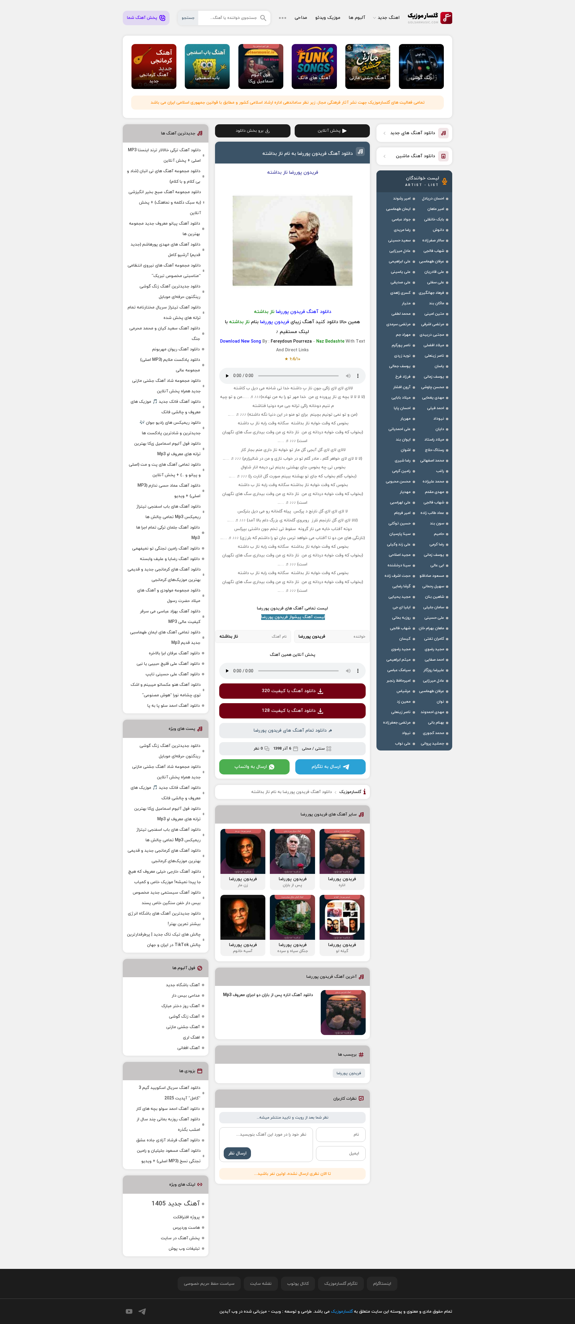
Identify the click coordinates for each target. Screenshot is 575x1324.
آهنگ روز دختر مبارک (180, 1006)
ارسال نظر (237, 1153)
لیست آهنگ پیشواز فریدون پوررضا (293, 617)
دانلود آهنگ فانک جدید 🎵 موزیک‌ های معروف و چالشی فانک (166, 407)
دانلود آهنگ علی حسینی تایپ (173, 674)
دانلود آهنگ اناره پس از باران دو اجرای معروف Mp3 (268, 995)
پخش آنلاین (329, 131)
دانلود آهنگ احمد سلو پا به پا (173, 706)
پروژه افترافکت (186, 1217)
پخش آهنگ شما (142, 18)
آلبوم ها (357, 18)
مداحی (301, 18)
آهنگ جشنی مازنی (183, 1027)
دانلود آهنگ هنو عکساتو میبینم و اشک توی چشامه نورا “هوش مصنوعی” (166, 690)
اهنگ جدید (389, 18)
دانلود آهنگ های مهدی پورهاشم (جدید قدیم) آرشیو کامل (165, 250)
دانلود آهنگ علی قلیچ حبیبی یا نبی (168, 664)
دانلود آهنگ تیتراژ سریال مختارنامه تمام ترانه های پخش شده (164, 313)
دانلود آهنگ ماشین (415, 156)
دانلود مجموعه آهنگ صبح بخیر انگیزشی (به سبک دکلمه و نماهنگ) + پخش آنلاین (164, 202)
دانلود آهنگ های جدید (412, 133)
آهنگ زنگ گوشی (184, 1016)
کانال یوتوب (298, 1284)
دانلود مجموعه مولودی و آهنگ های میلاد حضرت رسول (168, 596)
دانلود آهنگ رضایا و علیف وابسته (170, 559)
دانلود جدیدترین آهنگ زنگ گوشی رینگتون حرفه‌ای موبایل (170, 292)
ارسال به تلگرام (326, 767)
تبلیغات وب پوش (184, 1249)
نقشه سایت (261, 1284)
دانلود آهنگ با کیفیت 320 (289, 691)
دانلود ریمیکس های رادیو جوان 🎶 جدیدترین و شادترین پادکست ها (170, 428)
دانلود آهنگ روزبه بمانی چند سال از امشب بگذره (168, 1124)
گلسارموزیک (430, 18)
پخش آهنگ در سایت (180, 1238)
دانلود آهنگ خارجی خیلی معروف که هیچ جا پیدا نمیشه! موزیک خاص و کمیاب (164, 877)
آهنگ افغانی (188, 1048)
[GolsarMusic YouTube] (129, 1311)
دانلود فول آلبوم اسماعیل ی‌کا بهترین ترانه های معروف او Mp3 (167, 449)
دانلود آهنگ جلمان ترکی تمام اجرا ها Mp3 (168, 533)
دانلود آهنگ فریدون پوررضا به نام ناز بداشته (307, 153)
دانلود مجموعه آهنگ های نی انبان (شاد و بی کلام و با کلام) (163, 176)
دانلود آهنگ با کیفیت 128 (289, 711)
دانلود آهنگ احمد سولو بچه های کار (168, 1109)
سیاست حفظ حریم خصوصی (209, 1284)
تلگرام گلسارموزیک (341, 1284)
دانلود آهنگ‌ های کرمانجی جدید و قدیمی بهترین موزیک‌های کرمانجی (164, 575)
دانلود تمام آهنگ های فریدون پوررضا (290, 730)
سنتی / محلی (313, 748)
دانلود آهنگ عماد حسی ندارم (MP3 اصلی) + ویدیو (168, 491)
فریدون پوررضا (349, 1073)
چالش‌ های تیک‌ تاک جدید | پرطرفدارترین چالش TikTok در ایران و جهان (164, 940)
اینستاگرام (382, 1284)
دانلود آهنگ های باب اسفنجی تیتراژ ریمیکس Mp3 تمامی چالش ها (168, 512)
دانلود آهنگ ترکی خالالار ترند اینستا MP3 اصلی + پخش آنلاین (164, 155)
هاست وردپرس (186, 1228)
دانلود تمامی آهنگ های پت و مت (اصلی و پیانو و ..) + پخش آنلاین (165, 470)
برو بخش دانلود (250, 131)
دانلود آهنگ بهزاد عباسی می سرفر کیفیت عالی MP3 (170, 617)
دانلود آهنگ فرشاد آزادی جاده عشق (168, 1140)
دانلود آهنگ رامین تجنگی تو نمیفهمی (166, 548)
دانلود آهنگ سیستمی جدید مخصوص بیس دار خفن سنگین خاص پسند (167, 898)
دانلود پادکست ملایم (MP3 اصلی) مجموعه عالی (170, 365)
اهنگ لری (191, 1037)
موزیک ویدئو (327, 18)
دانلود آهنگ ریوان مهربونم (176, 349)
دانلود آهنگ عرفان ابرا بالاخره (174, 653)
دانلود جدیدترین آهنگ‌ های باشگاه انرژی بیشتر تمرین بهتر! (164, 919)
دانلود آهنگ (318, 311)
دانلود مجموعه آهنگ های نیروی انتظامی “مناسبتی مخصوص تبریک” (164, 271)
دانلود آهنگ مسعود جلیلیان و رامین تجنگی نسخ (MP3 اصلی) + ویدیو (169, 1156)
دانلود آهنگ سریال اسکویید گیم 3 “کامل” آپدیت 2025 (169, 1093)
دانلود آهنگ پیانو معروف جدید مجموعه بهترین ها (164, 229)
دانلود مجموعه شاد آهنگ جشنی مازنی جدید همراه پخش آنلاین (166, 386)
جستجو (188, 18)
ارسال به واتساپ (250, 767)
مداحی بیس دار (186, 995)
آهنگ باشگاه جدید (183, 985)
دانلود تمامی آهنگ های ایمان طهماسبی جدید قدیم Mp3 (165, 638)
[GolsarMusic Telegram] (142, 1311)
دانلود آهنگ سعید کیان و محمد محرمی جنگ (164, 334)
